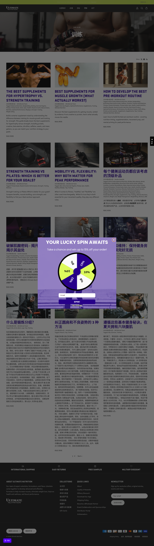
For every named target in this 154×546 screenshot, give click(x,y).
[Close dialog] (113, 240)
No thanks (77, 305)
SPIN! (77, 301)
